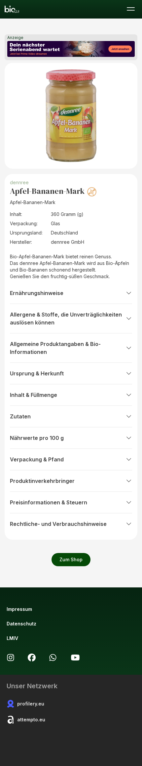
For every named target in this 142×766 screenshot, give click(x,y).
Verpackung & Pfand (37, 459)
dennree (19, 182)
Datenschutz (21, 623)
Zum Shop (71, 559)
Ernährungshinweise (36, 293)
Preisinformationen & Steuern (48, 502)
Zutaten (20, 416)
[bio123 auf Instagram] (11, 657)
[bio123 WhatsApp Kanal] (53, 657)
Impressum (19, 609)
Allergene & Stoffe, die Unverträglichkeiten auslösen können (66, 318)
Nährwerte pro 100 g (37, 438)
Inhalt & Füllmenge (33, 395)
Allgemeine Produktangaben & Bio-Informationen (55, 348)
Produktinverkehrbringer (42, 481)
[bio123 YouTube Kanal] (75, 657)
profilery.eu (30, 703)
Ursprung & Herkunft (37, 373)
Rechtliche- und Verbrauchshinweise (58, 524)
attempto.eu (31, 719)
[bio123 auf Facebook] (32, 657)
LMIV (12, 638)
